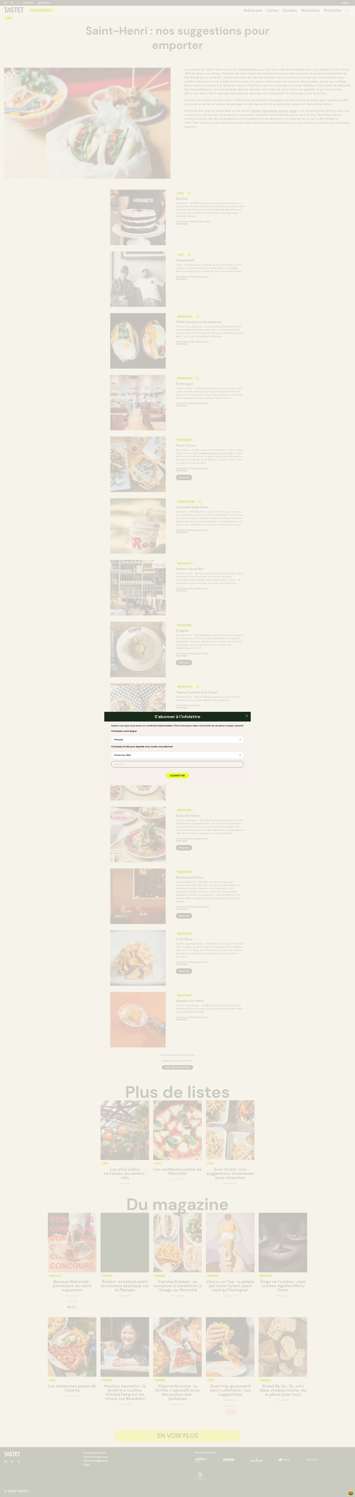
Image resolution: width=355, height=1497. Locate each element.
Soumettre (177, 775)
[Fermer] (247, 716)
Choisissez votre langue (124, 731)
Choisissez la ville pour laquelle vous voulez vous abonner (142, 747)
